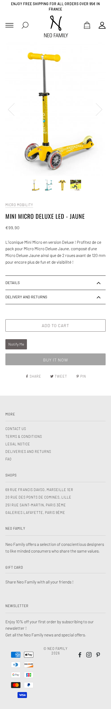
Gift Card (14, 567)
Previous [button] (14, 109)
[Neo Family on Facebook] (80, 655)
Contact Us (15, 429)
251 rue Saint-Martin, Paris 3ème (35, 505)
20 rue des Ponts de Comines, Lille (38, 497)
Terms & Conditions (23, 436)
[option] (55, 109)
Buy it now (55, 359)
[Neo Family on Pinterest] (98, 655)
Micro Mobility (19, 205)
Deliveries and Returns (28, 451)
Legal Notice (17, 444)
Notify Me (16, 344)
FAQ (8, 459)
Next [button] (96, 109)
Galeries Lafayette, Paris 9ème (35, 512)
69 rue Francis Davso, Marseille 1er (39, 490)
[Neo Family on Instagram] (89, 655)
